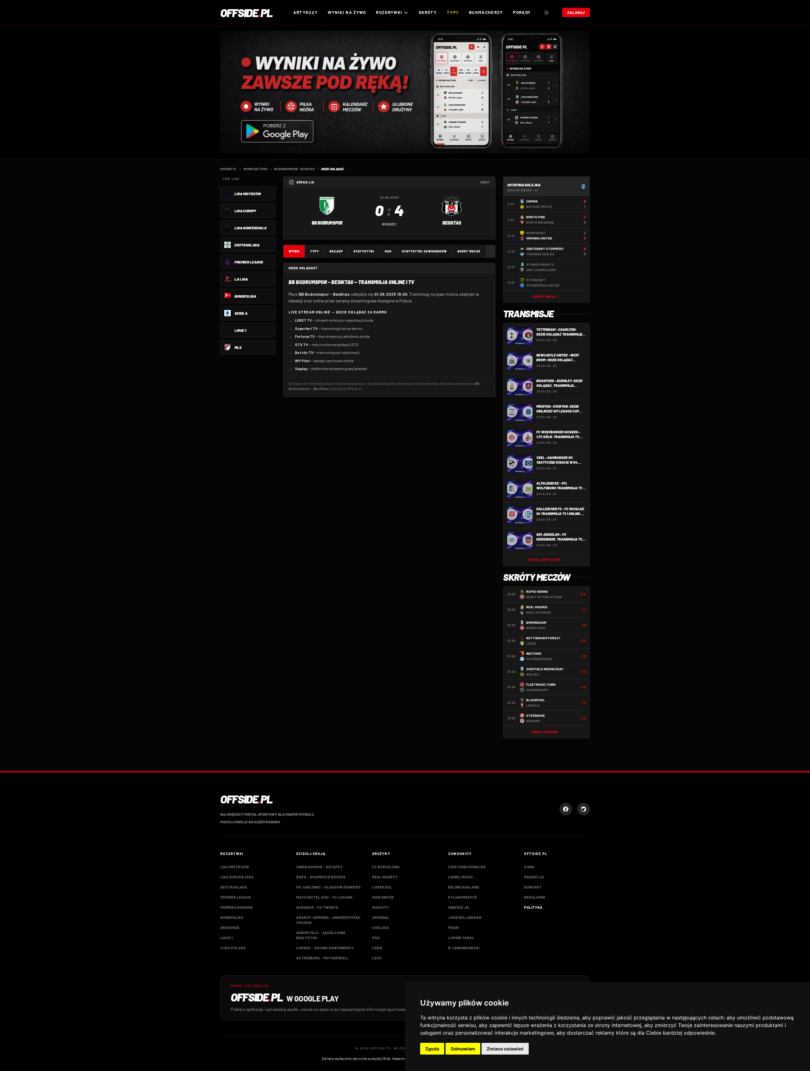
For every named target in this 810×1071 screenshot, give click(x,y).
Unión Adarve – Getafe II (319, 866)
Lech (377, 958)
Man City (380, 907)
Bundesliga (231, 917)
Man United (383, 897)
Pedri (453, 927)
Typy (453, 12)
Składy (336, 251)
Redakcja (534, 877)
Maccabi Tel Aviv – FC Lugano (324, 897)
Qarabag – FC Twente (317, 907)
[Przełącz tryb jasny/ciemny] (546, 12)
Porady (522, 12)
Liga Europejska (237, 877)
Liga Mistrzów (234, 866)
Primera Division (236, 907)
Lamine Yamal (461, 937)
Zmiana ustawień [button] (505, 1048)
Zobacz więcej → (546, 296)
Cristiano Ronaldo (467, 866)
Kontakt (532, 887)
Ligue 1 (226, 937)
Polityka (533, 907)
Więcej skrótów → (546, 732)
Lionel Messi (460, 877)
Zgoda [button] (432, 1048)
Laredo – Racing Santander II (324, 947)
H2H (388, 251)
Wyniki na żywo (347, 12)
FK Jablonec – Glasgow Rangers (328, 887)
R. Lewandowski (463, 947)
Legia (377, 947)
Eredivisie (230, 927)
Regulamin (534, 897)
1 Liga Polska (233, 947)
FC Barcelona (386, 866)
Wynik (294, 251)
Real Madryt (385, 877)
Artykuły (305, 12)
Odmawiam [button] (463, 1048)
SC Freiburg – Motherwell (322, 958)
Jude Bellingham (465, 917)
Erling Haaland (463, 887)
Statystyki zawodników (424, 251)
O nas (529, 866)
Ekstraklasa (233, 887)
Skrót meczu (468, 251)
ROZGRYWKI (389, 12)
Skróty (428, 12)
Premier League (235, 897)
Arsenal (380, 917)
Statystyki (363, 251)
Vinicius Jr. (459, 907)
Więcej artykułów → (546, 559)
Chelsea (380, 927)
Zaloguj (576, 12)
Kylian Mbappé (462, 897)
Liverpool (382, 887)
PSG (376, 937)
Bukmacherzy (486, 12)
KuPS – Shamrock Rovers (321, 877)
